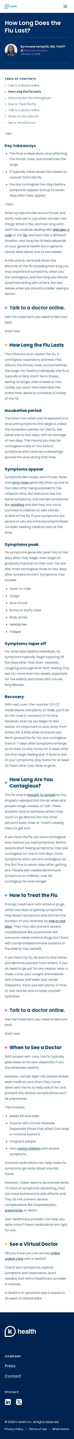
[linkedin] (8, 1402)
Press (10, 1366)
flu (25, 235)
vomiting (17, 504)
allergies (59, 229)
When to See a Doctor (23, 116)
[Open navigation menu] (65, 6)
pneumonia (13, 1210)
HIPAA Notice (60, 1429)
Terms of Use (38, 1429)
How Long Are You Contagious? (29, 98)
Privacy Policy (14, 1429)
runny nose (20, 482)
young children (28, 1148)
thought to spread (41, 795)
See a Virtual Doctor (22, 123)
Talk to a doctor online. (24, 85)
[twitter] (19, 1402)
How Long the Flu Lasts (24, 92)
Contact (13, 1376)
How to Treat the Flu (22, 104)
